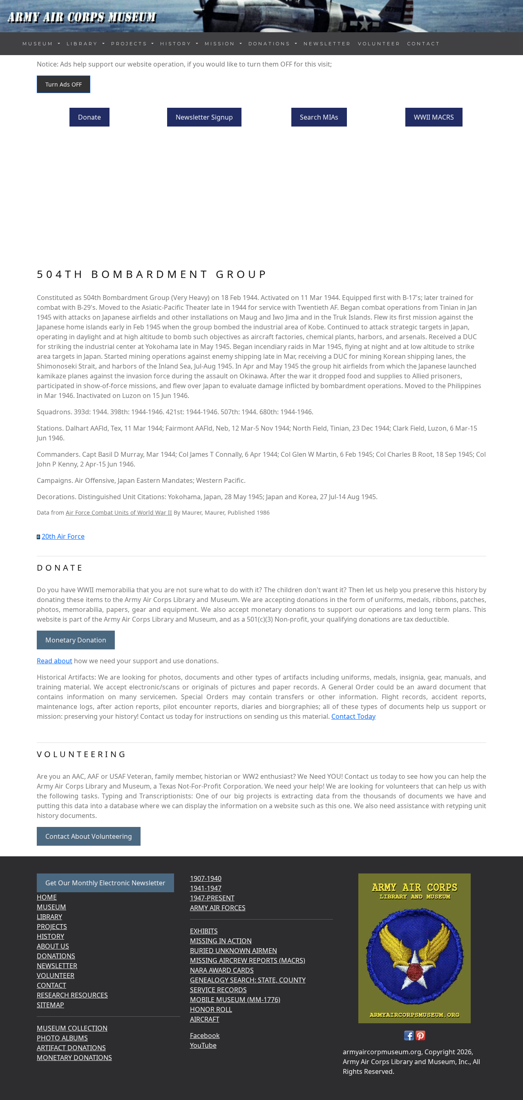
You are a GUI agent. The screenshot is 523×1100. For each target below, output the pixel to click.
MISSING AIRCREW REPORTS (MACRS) (247, 960)
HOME (47, 897)
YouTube (203, 1045)
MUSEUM (51, 906)
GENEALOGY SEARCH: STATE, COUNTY (248, 980)
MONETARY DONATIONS (74, 1057)
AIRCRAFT (204, 1019)
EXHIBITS (204, 931)
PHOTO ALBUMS (62, 1037)
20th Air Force (63, 536)
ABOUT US (53, 946)
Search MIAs (319, 117)
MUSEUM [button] (39, 44)
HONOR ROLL (211, 1009)
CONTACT (423, 44)
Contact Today (353, 716)
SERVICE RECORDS (218, 989)
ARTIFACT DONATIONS (71, 1047)
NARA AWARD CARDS (222, 970)
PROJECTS (52, 926)
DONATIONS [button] (270, 44)
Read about (54, 660)
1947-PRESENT (212, 897)
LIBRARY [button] (84, 44)
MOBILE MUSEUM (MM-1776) (235, 999)
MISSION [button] (221, 44)
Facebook (205, 1035)
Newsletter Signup (204, 117)
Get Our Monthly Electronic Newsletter (105, 882)
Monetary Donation (75, 640)
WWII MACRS (434, 117)
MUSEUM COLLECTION (72, 1028)
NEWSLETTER (327, 44)
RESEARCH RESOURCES (72, 995)
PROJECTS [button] (130, 44)
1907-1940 (205, 878)
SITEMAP (50, 1004)
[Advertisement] (261, 198)
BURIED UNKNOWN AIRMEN (233, 950)
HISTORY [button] (177, 44)
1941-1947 (205, 888)
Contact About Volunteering (88, 836)
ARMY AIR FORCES (218, 907)
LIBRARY (49, 916)
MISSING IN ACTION (221, 940)
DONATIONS (56, 955)
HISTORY (50, 936)
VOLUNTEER (379, 44)
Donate (89, 117)
